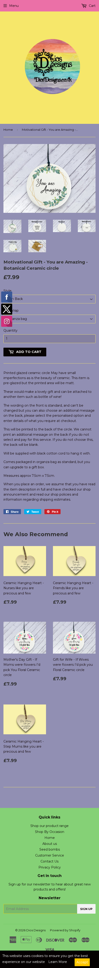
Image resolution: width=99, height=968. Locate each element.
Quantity (10, 330)
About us (49, 844)
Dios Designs (36, 930)
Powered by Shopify (65, 930)
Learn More (57, 962)
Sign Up (86, 909)
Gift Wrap (11, 310)
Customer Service (49, 855)
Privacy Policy (49, 867)
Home (8, 129)
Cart (92, 6)
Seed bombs (49, 849)
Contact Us (49, 861)
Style (7, 291)
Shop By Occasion (49, 832)
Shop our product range (49, 826)
